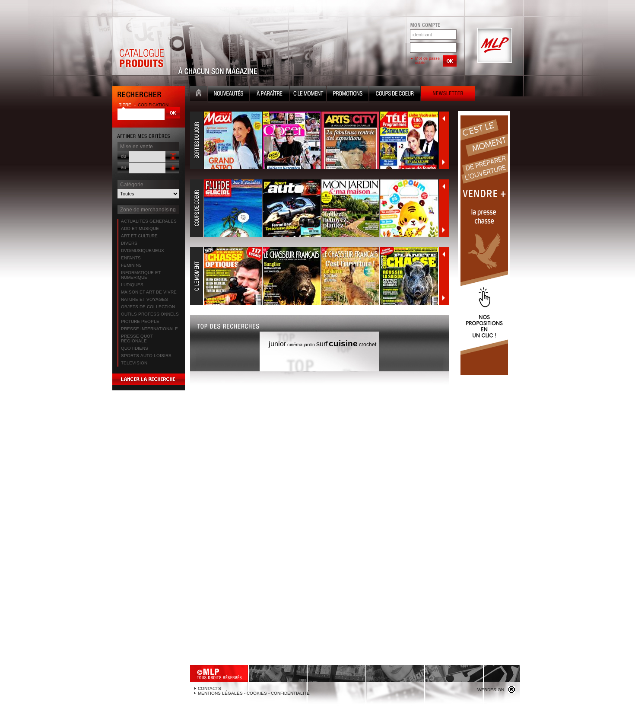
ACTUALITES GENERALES (149, 221)
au (123, 167)
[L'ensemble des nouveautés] (314, 140)
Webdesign (490, 689)
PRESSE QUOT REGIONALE (137, 338)
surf (321, 344)
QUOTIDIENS (134, 348)
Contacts (209, 688)
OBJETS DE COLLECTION (148, 306)
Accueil (198, 94)
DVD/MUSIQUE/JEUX (142, 250)
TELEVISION (134, 363)
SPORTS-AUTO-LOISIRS (146, 355)
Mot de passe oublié (427, 60)
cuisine (343, 343)
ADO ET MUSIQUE (140, 228)
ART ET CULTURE (139, 235)
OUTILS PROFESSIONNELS (150, 314)
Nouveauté (228, 94)
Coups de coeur (394, 94)
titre (126, 104)
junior (277, 344)
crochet (367, 345)
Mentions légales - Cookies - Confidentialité (254, 693)
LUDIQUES (132, 284)
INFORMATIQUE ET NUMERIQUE (141, 275)
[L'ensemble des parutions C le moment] (314, 276)
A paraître (269, 94)
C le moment (308, 94)
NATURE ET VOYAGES (144, 299)
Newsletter (448, 94)
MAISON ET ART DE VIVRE (149, 292)
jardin (309, 344)
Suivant (443, 162)
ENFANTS (131, 257)
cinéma (294, 344)
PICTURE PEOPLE (140, 321)
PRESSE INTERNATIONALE (149, 328)
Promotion (347, 94)
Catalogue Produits (141, 46)
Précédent (443, 118)
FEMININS (131, 265)
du (123, 156)
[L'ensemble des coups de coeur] (314, 208)
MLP (494, 46)
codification (153, 104)
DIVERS (129, 243)
